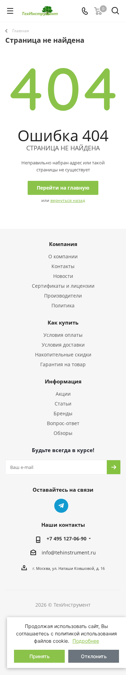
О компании (63, 256)
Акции (63, 393)
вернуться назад (67, 200)
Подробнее (85, 641)
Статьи (63, 403)
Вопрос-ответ (63, 423)
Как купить (63, 322)
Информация (63, 381)
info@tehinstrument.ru (69, 552)
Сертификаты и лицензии (63, 285)
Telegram (61, 506)
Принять (39, 656)
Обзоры (63, 433)
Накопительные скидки (63, 354)
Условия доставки (63, 344)
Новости (63, 276)
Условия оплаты (63, 335)
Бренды (63, 413)
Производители (63, 295)
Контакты (63, 266)
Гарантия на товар (63, 364)
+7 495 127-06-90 (66, 538)
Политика (63, 305)
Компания (63, 243)
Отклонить (94, 656)
